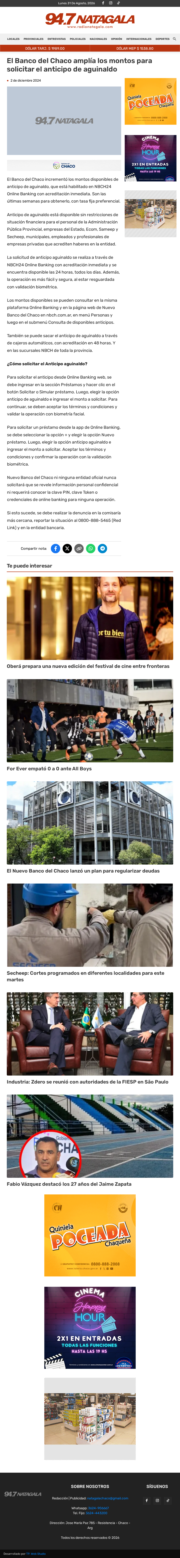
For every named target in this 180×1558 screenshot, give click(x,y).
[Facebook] (103, 3)
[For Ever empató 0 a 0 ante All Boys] (90, 720)
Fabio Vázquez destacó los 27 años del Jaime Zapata (69, 1184)
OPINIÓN (116, 39)
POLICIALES (78, 39)
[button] (174, 39)
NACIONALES (98, 39)
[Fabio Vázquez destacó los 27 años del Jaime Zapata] (90, 1136)
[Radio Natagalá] (90, 20)
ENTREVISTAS (57, 39)
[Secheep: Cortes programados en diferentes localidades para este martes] (90, 925)
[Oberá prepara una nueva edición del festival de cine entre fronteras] (90, 618)
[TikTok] (118, 3)
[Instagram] (110, 3)
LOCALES (13, 39)
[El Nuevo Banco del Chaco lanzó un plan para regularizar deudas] (90, 823)
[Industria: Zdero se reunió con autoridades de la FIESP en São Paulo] (90, 1034)
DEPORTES (162, 39)
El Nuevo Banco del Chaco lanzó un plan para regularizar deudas (83, 871)
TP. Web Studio (36, 1553)
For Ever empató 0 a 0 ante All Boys (49, 768)
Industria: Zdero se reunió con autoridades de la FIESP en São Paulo (88, 1082)
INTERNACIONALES (138, 39)
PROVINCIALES (33, 39)
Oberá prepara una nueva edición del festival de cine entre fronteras (88, 666)
